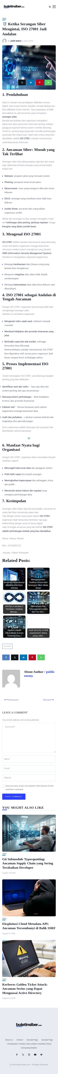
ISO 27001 (7, 646)
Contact (20, 1040)
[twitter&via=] (22, 82)
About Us (9, 1040)
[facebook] (13, 82)
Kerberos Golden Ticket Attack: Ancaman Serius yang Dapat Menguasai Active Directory (24, 989)
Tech (4, 18)
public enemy (16, 41)
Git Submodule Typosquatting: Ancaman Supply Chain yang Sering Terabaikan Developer (27, 863)
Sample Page (32, 1040)
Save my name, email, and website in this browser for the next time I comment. (29, 788)
